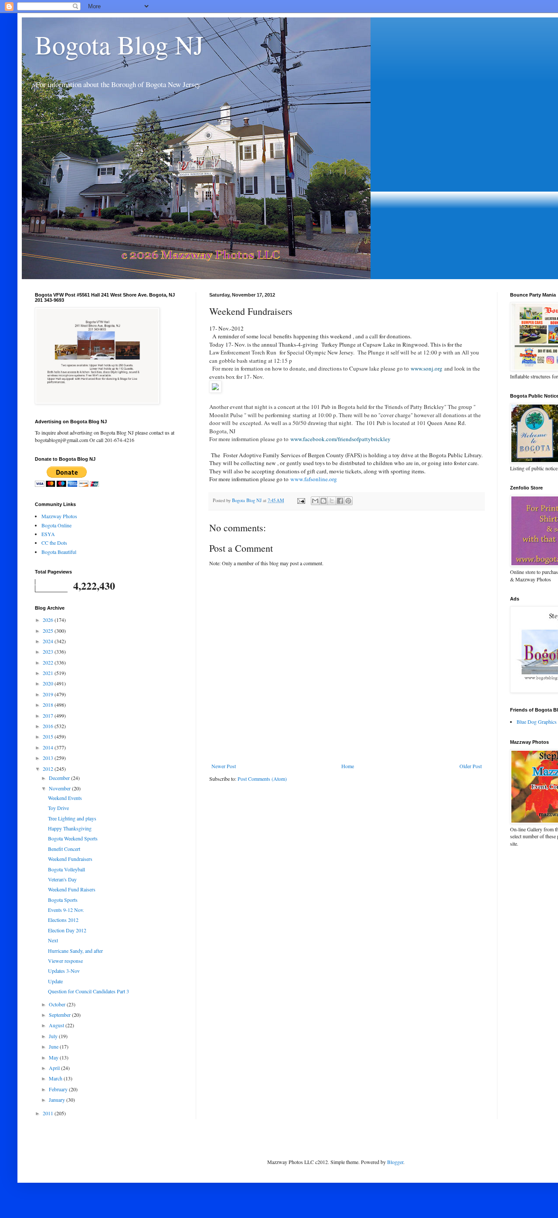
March (56, 1078)
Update (55, 981)
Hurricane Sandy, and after (75, 950)
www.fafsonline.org (313, 479)
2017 (48, 715)
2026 (48, 619)
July (54, 1035)
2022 (48, 662)
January (57, 1099)
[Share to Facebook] (340, 500)
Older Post (470, 766)
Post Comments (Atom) (262, 778)
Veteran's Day (62, 879)
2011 (48, 1113)
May (54, 1057)
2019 (48, 694)
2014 (48, 747)
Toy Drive (58, 807)
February (59, 1089)
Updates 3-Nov (64, 970)
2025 (48, 630)
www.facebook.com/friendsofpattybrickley (340, 439)
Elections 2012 (63, 919)
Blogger (395, 1161)
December (60, 777)
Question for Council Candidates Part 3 (88, 991)
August (57, 1025)
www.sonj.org (426, 368)
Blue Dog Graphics (537, 721)
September (60, 1014)
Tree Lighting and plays (72, 818)
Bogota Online (56, 525)
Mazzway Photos (59, 516)
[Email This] (315, 500)
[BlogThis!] (323, 500)
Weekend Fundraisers (70, 858)
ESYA (48, 533)
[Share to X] (331, 500)
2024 (48, 641)
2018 (48, 704)
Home (347, 766)
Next (53, 940)
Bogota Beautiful (58, 551)
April (55, 1067)
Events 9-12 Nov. (66, 909)
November (60, 788)
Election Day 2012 (67, 930)
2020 (48, 683)
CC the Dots (54, 542)
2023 (48, 651)
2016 (48, 725)
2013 (48, 757)
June (54, 1046)
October (58, 1004)
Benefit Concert (64, 848)
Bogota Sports (63, 899)
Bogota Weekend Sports (73, 838)
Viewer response (65, 960)
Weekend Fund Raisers (71, 889)
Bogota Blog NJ (119, 44)
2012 (48, 768)
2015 (48, 736)
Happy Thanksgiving (70, 828)
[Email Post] (300, 500)
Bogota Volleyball (66, 869)
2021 (48, 672)
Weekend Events (65, 797)
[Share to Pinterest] (348, 500)
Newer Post (223, 766)
